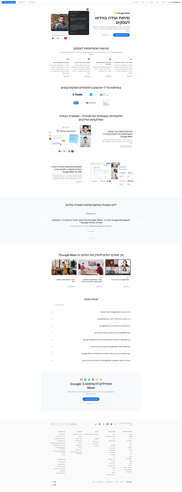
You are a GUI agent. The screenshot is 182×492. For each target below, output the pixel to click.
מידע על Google (109, 481)
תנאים (116, 481)
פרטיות (121, 481)
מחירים (142, 2)
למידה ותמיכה (61, 431)
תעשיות (152, 2)
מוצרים (157, 2)
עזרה (94, 481)
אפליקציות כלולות (127, 431)
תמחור (97, 431)
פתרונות (163, 2)
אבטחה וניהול (111, 431)
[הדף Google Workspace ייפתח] (174, 2)
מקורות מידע (135, 2)
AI (147, 2)
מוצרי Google (100, 481)
